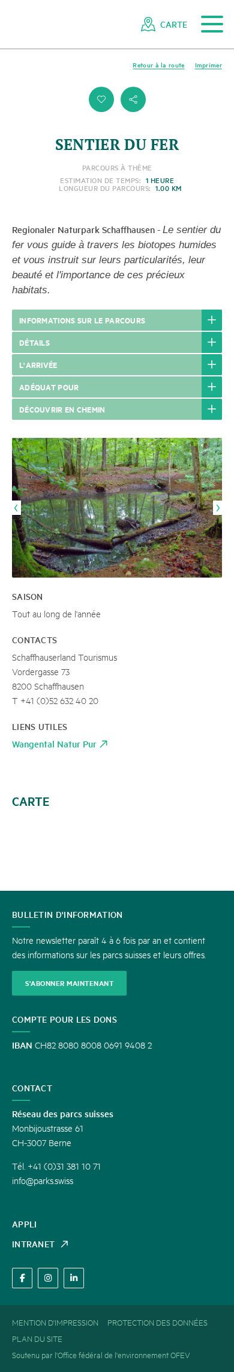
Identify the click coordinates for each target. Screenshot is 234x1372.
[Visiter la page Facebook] (22, 1278)
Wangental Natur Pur (54, 743)
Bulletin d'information (67, 914)
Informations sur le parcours (82, 320)
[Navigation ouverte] (212, 24)
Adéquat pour (49, 387)
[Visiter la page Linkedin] (74, 1278)
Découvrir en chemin (62, 409)
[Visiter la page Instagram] (48, 1278)
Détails (34, 342)
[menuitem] (164, 24)
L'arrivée (38, 364)
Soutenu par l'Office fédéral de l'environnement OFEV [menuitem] (101, 1354)
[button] (101, 99)
